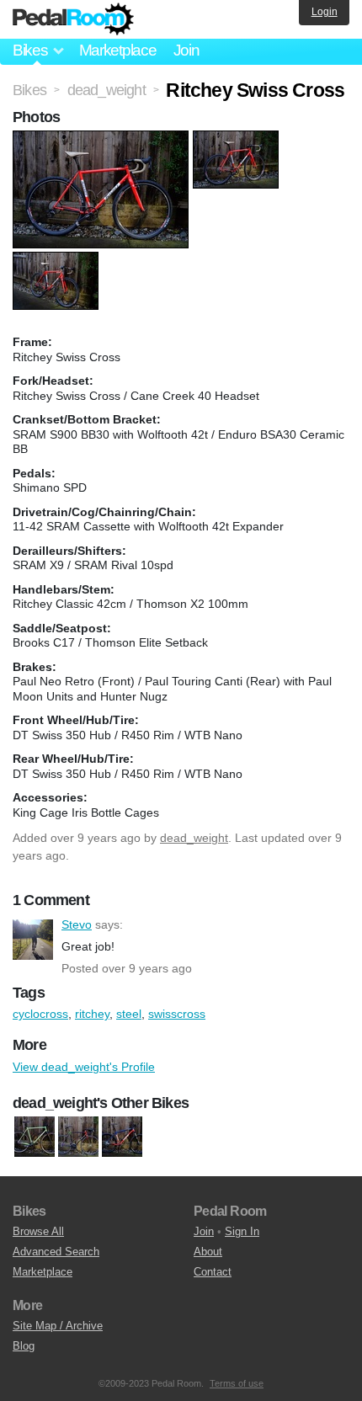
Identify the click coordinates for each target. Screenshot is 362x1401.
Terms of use (237, 1383)
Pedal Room (73, 19)
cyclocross (40, 1013)
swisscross (176, 1013)
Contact (213, 1271)
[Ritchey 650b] (122, 1136)
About (208, 1251)
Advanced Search (56, 1251)
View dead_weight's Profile (84, 1066)
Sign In (242, 1231)
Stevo (33, 939)
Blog (24, 1346)
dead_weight (194, 837)
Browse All (38, 1231)
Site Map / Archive (58, 1325)
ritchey (92, 1013)
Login (324, 12)
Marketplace (118, 50)
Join (186, 50)
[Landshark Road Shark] (78, 1136)
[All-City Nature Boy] (34, 1136)
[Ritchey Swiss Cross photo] (103, 139)
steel (128, 1013)
